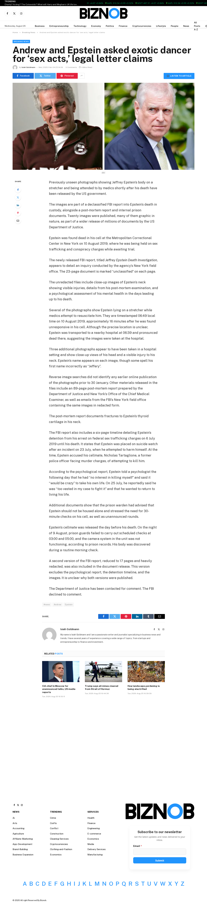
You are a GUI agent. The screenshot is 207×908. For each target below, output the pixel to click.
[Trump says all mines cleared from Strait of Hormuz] (103, 671)
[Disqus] (103, 746)
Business (40, 26)
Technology (79, 26)
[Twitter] (18, 197)
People (174, 26)
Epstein (68, 604)
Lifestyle (161, 26)
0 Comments (71, 67)
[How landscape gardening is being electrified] (146, 671)
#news (47, 604)
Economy (96, 26)
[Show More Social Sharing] (81, 76)
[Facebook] (18, 190)
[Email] (18, 221)
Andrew (57, 604)
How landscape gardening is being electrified (144, 687)
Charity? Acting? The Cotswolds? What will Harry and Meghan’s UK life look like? (42, 4)
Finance (123, 26)
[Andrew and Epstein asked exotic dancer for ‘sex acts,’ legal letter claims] (103, 126)
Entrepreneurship (59, 26)
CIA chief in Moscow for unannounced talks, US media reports (58, 689)
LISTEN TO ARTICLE (179, 76)
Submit (159, 860)
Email (137, 846)
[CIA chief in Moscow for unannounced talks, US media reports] (60, 671)
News (186, 26)
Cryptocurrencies (141, 26)
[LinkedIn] (18, 205)
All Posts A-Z (197, 26)
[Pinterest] (18, 213)
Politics (110, 26)
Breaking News (21, 41)
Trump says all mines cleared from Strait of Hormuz (101, 687)
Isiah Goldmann (28, 67)
